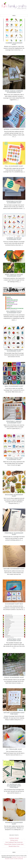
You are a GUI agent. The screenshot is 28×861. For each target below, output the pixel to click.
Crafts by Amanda (19, 858)
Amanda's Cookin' (9, 858)
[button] (14, 15)
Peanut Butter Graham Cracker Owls (14, 844)
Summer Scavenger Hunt (14, 43)
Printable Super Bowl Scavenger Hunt (14, 350)
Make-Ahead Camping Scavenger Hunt (14, 91)
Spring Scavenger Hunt (14, 129)
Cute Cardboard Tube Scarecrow (14, 842)
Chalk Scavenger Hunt (14, 677)
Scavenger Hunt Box (14, 604)
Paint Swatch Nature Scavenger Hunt (14, 275)
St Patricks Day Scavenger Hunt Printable (14, 786)
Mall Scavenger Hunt (14, 386)
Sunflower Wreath (14, 838)
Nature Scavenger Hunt (14, 569)
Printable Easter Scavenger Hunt (14, 202)
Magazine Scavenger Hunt (14, 495)
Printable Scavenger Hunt (14, 533)
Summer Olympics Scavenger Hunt (14, 238)
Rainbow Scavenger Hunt (14, 823)
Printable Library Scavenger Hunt (14, 422)
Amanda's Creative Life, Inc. (19, 857)
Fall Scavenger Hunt (14, 166)
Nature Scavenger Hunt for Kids (14, 713)
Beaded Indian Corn (14, 846)
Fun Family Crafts (14, 7)
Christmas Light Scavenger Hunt (14, 639)
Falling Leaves (14, 840)
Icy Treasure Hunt (14, 749)
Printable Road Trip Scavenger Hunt (14, 458)
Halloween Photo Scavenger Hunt (14, 311)
